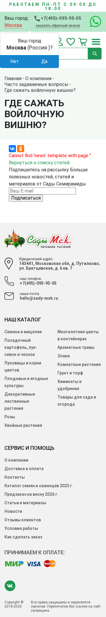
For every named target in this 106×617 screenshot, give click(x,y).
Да (44, 61)
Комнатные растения (79, 364)
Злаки (63, 356)
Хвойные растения (23, 425)
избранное (70, 42)
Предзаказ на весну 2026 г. (31, 494)
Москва (13, 25)
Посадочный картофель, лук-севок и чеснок (20, 347)
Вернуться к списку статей (39, 162)
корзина (82, 42)
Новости (13, 511)
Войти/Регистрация (59, 42)
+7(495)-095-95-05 (60, 18)
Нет (14, 61)
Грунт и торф (70, 373)
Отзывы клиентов (22, 520)
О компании (16, 460)
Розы (9, 416)
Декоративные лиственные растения (19, 401)
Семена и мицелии (23, 331)
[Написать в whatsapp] (92, 22)
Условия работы (21, 528)
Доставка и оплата (24, 468)
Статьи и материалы (25, 502)
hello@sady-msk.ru (39, 298)
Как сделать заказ (23, 537)
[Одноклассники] (20, 148)
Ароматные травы (76, 347)
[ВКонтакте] (12, 148)
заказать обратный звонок (58, 26)
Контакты (14, 477)
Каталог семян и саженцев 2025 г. (38, 485)
